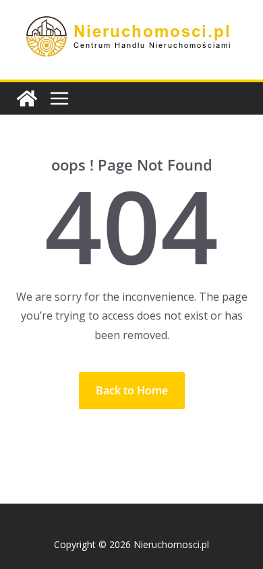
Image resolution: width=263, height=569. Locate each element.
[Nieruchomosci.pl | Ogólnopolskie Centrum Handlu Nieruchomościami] (27, 98)
